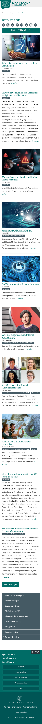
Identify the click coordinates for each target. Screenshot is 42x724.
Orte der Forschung (13, 622)
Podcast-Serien (11, 632)
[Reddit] (12, 25)
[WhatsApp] (21, 25)
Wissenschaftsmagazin (14, 595)
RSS (21, 688)
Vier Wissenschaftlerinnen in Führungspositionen (15, 386)
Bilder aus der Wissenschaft (16, 616)
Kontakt (21, 667)
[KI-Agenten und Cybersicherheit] (21, 215)
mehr (15, 83)
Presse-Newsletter (13, 637)
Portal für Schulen (12, 606)
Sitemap (7, 707)
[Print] (35, 25)
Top (37, 652)
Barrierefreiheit (22, 712)
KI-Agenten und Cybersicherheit (17, 230)
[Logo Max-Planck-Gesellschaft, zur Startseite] (18, 4)
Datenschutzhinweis (30, 707)
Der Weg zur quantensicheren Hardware (20, 284)
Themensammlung (21, 683)
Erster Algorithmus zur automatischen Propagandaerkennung (20, 530)
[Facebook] (3, 25)
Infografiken (10, 627)
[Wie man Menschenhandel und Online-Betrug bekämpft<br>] (21, 162)
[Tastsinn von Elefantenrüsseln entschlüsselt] (21, 426)
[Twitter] (17, 25)
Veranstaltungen (12, 601)
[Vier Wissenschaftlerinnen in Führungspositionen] (21, 370)
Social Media (8, 658)
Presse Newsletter (21, 672)
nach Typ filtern (19, 30)
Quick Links (8, 654)
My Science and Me (13, 611)
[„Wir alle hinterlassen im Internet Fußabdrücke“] (21, 320)
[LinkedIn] (8, 25)
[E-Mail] (31, 25)
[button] (10, 584)
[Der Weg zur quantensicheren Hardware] (21, 269)
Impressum (16, 707)
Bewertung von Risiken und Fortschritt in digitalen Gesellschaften (20, 94)
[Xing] (26, 25)
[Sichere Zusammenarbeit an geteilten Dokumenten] (21, 48)
